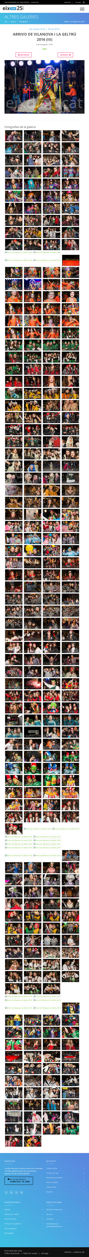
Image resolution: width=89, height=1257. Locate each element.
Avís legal (44, 1253)
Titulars (78, 2)
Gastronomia (51, 1187)
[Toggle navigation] (82, 9)
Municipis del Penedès (54, 1178)
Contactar (34, 2)
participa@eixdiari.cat (54, 1226)
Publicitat (67, 1252)
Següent (64, 55)
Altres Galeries (21, 17)
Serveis (13, 21)
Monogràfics (9, 1233)
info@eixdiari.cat (52, 1224)
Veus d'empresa (10, 1228)
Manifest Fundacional (54, 1209)
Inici (6, 21)
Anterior (24, 55)
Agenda (7, 1209)
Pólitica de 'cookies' (30, 1253)
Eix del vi (49, 1192)
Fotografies (23, 21)
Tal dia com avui (52, 1173)
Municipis (67, 2)
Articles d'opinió (52, 1182)
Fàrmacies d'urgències (13, 1224)
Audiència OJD (79, 1252)
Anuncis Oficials (10, 1219)
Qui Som (49, 1214)
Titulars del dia (51, 1168)
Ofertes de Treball (11, 1214)
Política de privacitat (12, 1253)
